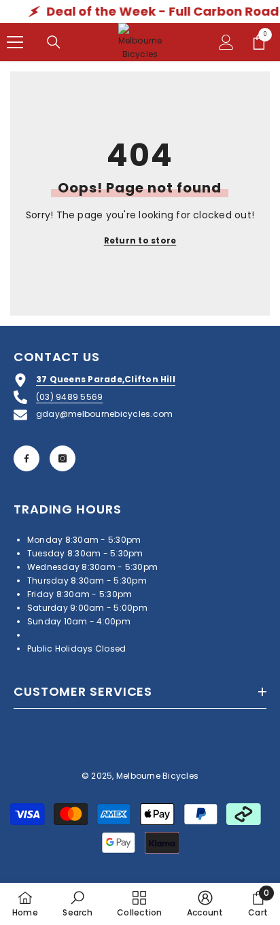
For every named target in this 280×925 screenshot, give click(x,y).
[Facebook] (26, 458)
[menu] (15, 42)
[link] (77, 904)
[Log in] (226, 42)
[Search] (54, 42)
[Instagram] (62, 458)
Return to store (140, 240)
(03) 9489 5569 (69, 397)
